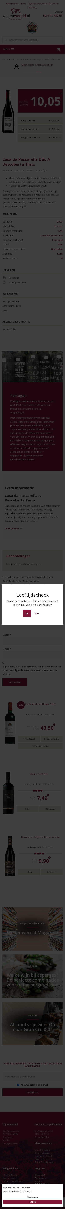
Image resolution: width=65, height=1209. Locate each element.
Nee (37, 613)
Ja (27, 613)
